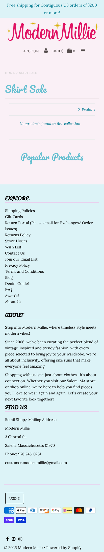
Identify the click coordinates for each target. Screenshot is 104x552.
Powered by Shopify (64, 547)
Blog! (9, 277)
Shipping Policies (20, 210)
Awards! (12, 295)
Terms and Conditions (24, 271)
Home (10, 73)
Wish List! (13, 247)
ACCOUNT (32, 51)
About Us (13, 301)
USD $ (58, 51)
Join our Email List (21, 259)
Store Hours (16, 241)
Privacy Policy (17, 265)
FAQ (8, 289)
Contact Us (15, 253)
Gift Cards (14, 216)
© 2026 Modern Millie (23, 547)
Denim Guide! (17, 283)
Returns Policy (18, 234)
